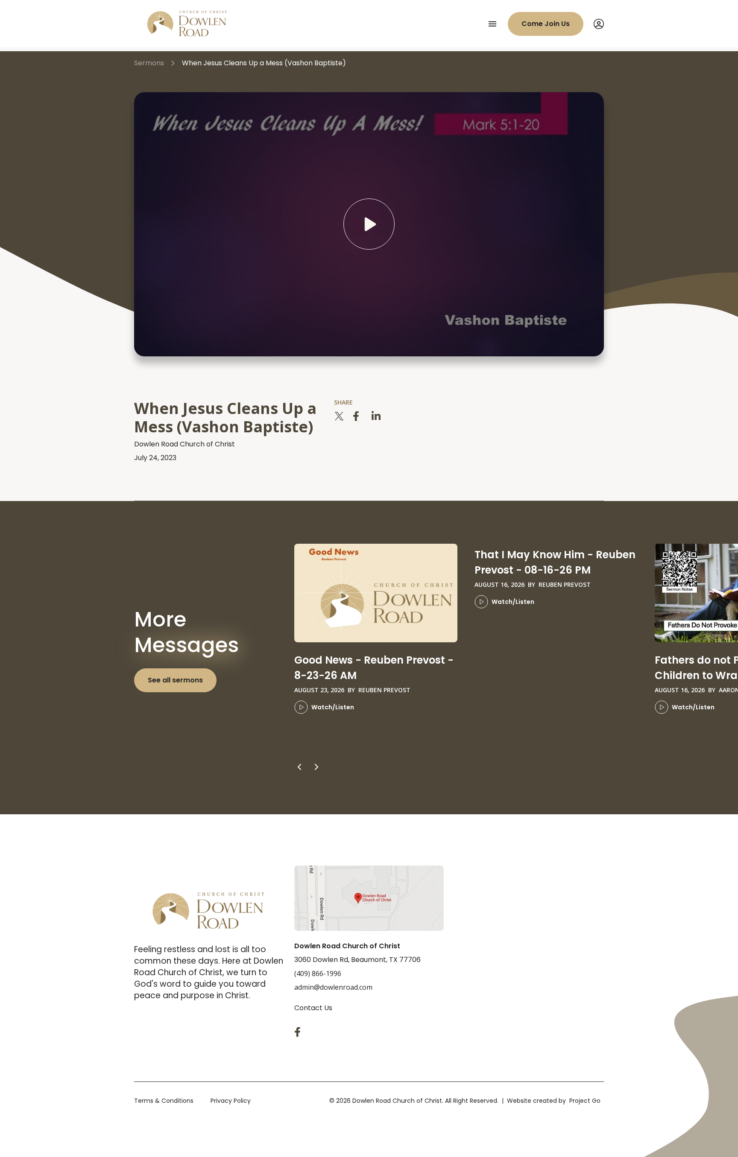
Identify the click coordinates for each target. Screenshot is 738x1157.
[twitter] (339, 416)
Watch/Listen (332, 707)
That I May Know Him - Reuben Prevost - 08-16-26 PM (555, 562)
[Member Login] (599, 24)
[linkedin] (377, 416)
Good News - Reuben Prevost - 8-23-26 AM (374, 667)
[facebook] (358, 416)
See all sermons (175, 680)
